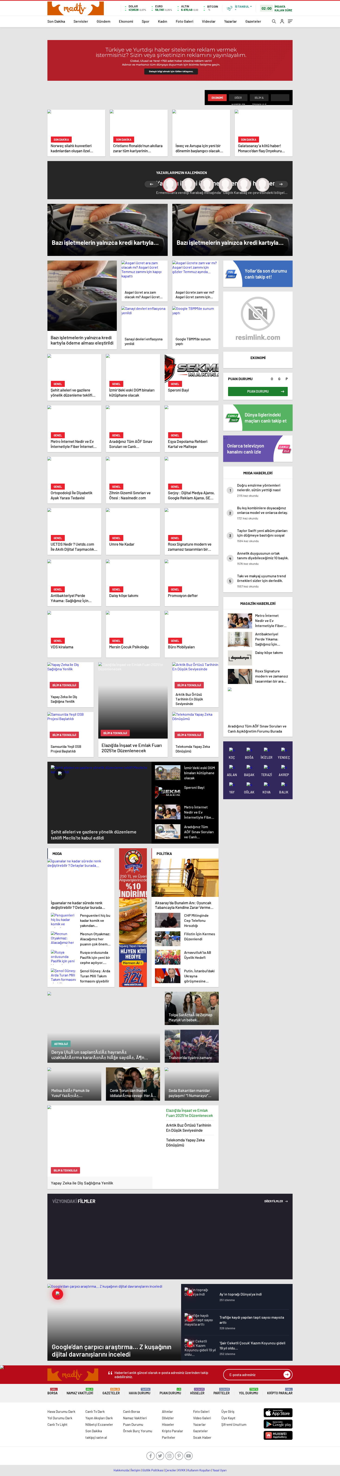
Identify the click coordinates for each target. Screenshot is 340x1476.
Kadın (162, 21)
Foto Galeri (184, 21)
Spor (145, 21)
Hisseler (197, 1391)
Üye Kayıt (228, 1418)
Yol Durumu (248, 1391)
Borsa (52, 1391)
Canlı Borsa (131, 1411)
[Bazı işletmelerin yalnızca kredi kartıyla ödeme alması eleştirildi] (82, 296)
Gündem (103, 21)
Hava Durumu (139, 1391)
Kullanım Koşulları (199, 1470)
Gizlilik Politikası (152, 1470)
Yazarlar (230, 21)
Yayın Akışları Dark (99, 1418)
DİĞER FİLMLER (273, 1201)
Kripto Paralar (280, 1391)
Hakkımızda (121, 1470)
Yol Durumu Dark (59, 1418)
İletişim (135, 1470)
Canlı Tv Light (57, 1424)
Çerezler (170, 1470)
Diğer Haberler (238, 98)
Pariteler (221, 1391)
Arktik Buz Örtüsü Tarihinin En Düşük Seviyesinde (188, 1127)
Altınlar (167, 1411)
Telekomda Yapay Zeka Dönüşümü (185, 1142)
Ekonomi (126, 21)
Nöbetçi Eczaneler (99, 1424)
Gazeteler (253, 21)
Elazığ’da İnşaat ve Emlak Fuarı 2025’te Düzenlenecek (189, 1113)
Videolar (209, 21)
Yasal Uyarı (220, 1470)
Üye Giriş (227, 1411)
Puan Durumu (170, 1391)
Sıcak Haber (202, 1437)
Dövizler (168, 1418)
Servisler (81, 21)
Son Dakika (56, 21)
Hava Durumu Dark (61, 1411)
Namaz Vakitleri (80, 1391)
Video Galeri (202, 1418)
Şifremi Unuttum (233, 1424)
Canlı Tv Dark (95, 1411)
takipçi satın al (96, 1437)
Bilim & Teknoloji (259, 98)
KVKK (181, 1470)
